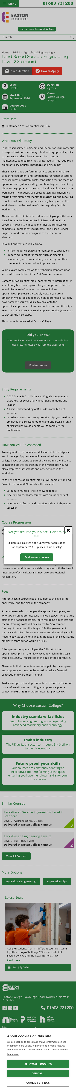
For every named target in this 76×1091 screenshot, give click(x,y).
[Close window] (68, 530)
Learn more (13, 1054)
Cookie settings (38, 1083)
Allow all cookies (38, 1064)
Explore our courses (37, 557)
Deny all (38, 1073)
